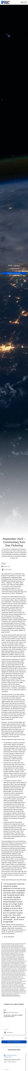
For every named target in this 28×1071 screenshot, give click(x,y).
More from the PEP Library (14, 1041)
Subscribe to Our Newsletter (14, 273)
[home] (5, 2)
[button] (26, 2)
